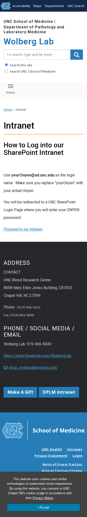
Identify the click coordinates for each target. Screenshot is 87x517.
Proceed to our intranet (23, 229)
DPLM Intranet (59, 392)
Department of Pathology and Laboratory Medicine (34, 29)
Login (77, 455)
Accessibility (21, 6)
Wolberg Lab (29, 42)
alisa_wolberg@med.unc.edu (33, 367)
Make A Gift (20, 392)
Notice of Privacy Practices (62, 464)
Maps (37, 6)
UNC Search (76, 6)
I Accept (43, 507)
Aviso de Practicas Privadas (62, 470)
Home (8, 109)
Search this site (20, 65)
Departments (54, 6)
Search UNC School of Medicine (32, 71)
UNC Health (52, 449)
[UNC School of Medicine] (43, 430)
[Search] (76, 55)
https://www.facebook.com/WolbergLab (37, 355)
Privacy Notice (43, 498)
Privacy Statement (51, 455)
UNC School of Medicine (28, 21)
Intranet (74, 449)
